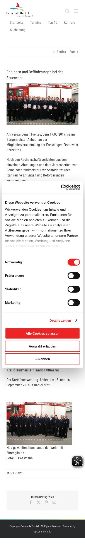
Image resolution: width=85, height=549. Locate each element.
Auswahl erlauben (42, 346)
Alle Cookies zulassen (42, 333)
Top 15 (52, 22)
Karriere (69, 22)
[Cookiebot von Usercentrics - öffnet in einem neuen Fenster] (61, 187)
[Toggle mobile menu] (76, 11)
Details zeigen (60, 320)
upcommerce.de (42, 531)
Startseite (17, 22)
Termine (35, 22)
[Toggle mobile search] (67, 11)
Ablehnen (42, 359)
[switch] (74, 275)
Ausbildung (18, 30)
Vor (72, 52)
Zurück (61, 52)
